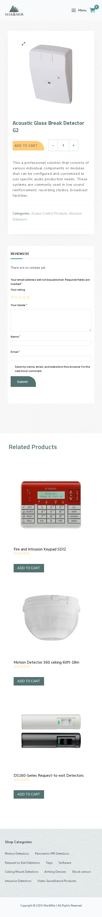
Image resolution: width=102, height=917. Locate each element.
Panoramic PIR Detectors (52, 854)
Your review (19, 305)
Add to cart (26, 146)
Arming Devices (55, 872)
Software (65, 863)
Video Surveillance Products (56, 881)
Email (15, 351)
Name (15, 336)
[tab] (22, 253)
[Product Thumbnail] (23, 44)
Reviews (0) (20, 254)
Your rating (18, 289)
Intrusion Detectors (18, 881)
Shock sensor (81, 872)
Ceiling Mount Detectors (21, 872)
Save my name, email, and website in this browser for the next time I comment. (52, 368)
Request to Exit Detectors (22, 863)
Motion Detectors (17, 854)
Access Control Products (49, 213)
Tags (49, 863)
